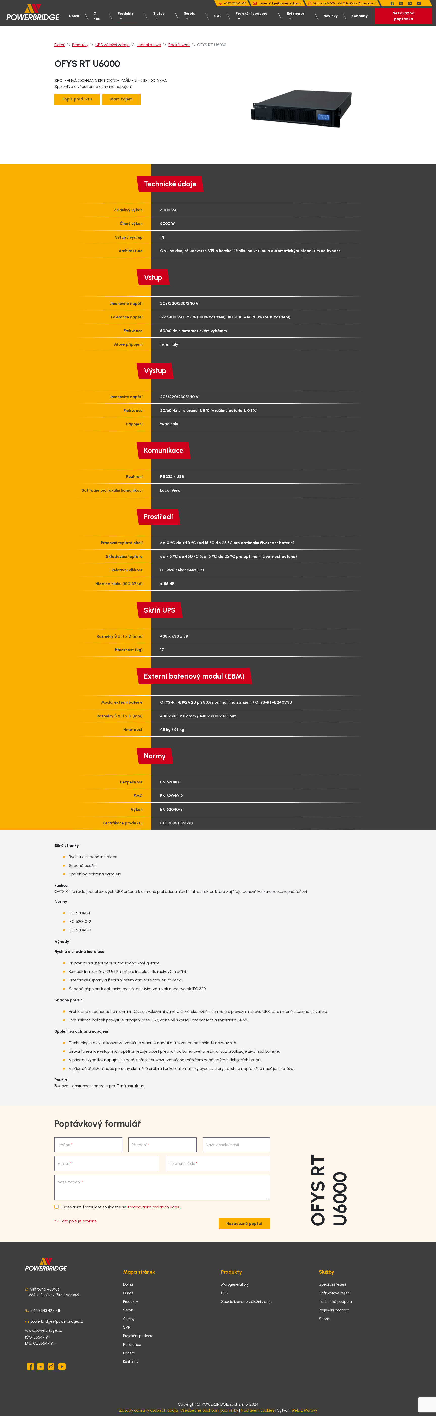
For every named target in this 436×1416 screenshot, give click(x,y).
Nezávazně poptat (244, 1223)
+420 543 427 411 (45, 1310)
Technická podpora (335, 1301)
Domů (74, 16)
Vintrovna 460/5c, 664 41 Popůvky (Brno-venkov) (344, 3)
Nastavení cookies (257, 1410)
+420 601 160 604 (235, 3)
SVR (218, 16)
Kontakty (360, 16)
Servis (189, 13)
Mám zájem (121, 99)
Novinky (330, 16)
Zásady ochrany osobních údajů (148, 1410)
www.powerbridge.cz (43, 1330)
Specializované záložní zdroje (247, 1301)
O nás (96, 16)
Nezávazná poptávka (403, 16)
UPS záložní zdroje (112, 44)
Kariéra (129, 1353)
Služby (159, 13)
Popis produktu (77, 99)
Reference (295, 13)
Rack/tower (179, 44)
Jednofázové (149, 44)
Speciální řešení (332, 1284)
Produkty (126, 13)
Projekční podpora (251, 13)
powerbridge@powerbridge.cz (280, 3)
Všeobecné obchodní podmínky (209, 1410)
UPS (224, 1293)
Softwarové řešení (334, 1293)
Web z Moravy (304, 1410)
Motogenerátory (235, 1284)
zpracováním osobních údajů (153, 1207)
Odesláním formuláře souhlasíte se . (121, 1207)
